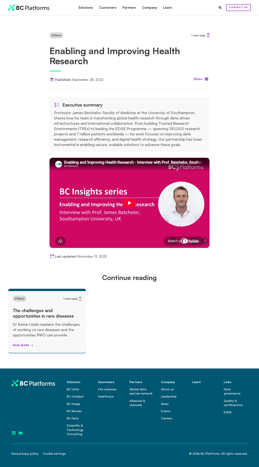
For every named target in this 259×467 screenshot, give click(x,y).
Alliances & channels (137, 403)
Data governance (232, 391)
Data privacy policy (24, 453)
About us (167, 389)
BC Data (72, 418)
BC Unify (73, 389)
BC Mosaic (74, 411)
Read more (21, 345)
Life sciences (107, 389)
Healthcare (106, 396)
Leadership (169, 396)
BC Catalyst (75, 396)
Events (165, 411)
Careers (166, 418)
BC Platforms (210, 453)
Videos (56, 35)
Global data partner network (141, 391)
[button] (85, 7)
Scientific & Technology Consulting (75, 430)
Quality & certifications (233, 403)
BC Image (73, 404)
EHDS (228, 412)
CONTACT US (238, 7)
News (165, 404)
